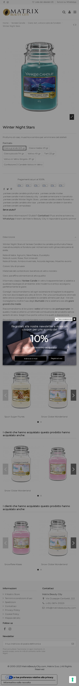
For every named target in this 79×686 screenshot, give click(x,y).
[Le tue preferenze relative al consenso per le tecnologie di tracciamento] (72, 679)
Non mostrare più (65, 319)
